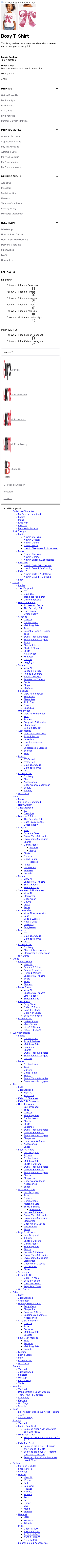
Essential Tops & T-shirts (37, 631)
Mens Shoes (24, 987)
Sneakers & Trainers (34, 679)
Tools (21, 1383)
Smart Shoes (31, 884)
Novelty (28, 790)
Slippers (28, 688)
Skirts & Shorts (32, 1206)
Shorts (27, 841)
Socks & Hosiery (32, 727)
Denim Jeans (31, 622)
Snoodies (29, 707)
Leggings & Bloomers (35, 1314)
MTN (26, 1517)
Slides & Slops (31, 887)
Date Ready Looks (34, 821)
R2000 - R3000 (32, 1534)
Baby (21, 579)
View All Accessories (35, 733)
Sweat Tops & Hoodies (36, 636)
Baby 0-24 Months (28, 528)
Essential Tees (31, 833)
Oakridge (29, 593)
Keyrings (22, 1400)
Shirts (27, 853)
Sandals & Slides (32, 670)
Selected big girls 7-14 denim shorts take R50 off (39, 1447)
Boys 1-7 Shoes (32, 1010)
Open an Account (10, 136)
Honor (27, 1503)
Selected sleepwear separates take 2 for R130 (40, 1430)
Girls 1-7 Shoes (32, 1007)
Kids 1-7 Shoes (32, 1027)
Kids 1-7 (22, 525)
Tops (26, 628)
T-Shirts (28, 1155)
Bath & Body (24, 1380)
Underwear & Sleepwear (37, 784)
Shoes (21, 665)
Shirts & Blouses (32, 648)
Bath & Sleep (25, 1354)
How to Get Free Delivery (14, 239)
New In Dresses (32, 539)
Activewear (30, 653)
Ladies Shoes (25, 961)
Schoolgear (24, 1272)
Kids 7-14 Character (29, 1101)
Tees (26, 633)
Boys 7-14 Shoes (33, 1015)
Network (22, 1514)
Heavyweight (25, 804)
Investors (6, 188)
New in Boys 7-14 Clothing (38, 568)
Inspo (15, 1409)
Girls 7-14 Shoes (32, 1012)
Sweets (22, 1406)
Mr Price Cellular (10, 156)
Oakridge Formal (33, 767)
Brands (22, 756)
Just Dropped (19, 531)
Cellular (16, 1463)
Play (20, 1357)
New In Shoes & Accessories (39, 559)
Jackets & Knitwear (34, 1132)
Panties (28, 719)
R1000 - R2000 (32, 1531)
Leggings (29, 662)
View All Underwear (34, 713)
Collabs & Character (23, 511)
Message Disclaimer (12, 213)
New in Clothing (32, 536)
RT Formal (29, 762)
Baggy (33, 850)
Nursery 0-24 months (29, 1303)
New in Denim (31, 542)
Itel (25, 1500)
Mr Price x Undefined (29, 514)
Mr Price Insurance (11, 167)
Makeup (22, 1377)
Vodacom (29, 1520)
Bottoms (28, 1329)
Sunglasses (30, 927)
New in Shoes (31, 545)
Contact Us (7, 260)
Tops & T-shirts (32, 1041)
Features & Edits (26, 602)
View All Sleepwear (34, 693)
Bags (26, 915)
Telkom (28, 1522)
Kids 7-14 (23, 522)
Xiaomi (27, 1508)
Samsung (29, 1485)
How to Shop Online (12, 234)
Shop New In (25, 1468)
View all (34, 847)
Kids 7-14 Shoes (32, 1029)
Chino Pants (30, 858)
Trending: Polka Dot (34, 596)
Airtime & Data (9, 151)
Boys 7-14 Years (26, 1232)
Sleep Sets (29, 699)
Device (22, 1474)
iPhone (27, 1480)
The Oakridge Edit (33, 608)
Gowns (27, 705)
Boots (27, 682)
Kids (14, 1084)
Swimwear (35, 1209)
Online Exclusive (32, 599)
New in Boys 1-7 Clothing (37, 576)
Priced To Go (25, 773)
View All (28, 668)
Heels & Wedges (32, 676)
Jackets (28, 659)
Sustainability (8, 193)
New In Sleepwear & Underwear (41, 548)
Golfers (28, 856)
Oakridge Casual (33, 764)
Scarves (28, 750)
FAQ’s (4, 254)
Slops (27, 685)
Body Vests (30, 1306)
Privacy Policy (8, 208)
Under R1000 (31, 1528)
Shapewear (30, 725)
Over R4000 (30, 1540)
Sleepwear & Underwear (31, 890)
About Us (6, 182)
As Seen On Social (33, 605)
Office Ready (31, 613)
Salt (26, 1483)
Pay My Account (10, 146)
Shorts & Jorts (31, 645)
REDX (27, 770)
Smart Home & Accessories (33, 1542)
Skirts (27, 650)
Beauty (27, 787)
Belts (26, 753)
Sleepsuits (29, 1309)
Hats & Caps (30, 921)
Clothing (22, 616)
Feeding (22, 1352)
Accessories (24, 730)
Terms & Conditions (11, 203)
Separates (29, 696)
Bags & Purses (31, 736)
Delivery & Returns (11, 244)
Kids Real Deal (26, 1443)
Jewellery (29, 739)
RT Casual (29, 759)
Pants (27, 642)
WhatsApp (7, 229)
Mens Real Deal (26, 1434)
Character (23, 1300)
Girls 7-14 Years (26, 1189)
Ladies (21, 517)
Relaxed (34, 861)
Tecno (27, 1497)
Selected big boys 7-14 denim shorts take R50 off (40, 1453)
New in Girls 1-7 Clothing (37, 574)
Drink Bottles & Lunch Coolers (34, 1391)
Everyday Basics (21, 1032)
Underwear (24, 710)
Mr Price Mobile (9, 162)
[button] (30, 88)
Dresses (28, 619)
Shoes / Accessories (35, 950)
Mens (21, 519)
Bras (26, 716)
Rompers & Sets (32, 1312)
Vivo (26, 1505)
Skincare (22, 1374)
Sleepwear (23, 690)
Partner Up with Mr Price (14, 120)
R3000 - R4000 (32, 1537)
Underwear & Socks (34, 1141)
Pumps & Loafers (33, 673)
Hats (26, 745)
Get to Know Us (9, 95)
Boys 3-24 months (28, 1337)
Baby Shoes (30, 1004)
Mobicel (28, 1494)
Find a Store (7, 105)
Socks (27, 907)
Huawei (28, 1488)
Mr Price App (8, 100)
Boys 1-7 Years (26, 1149)
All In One (29, 702)
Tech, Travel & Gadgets (30, 1394)
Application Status (11, 141)
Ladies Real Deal (27, 1426)
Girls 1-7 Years (26, 1104)
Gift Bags (23, 1403)
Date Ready (30, 611)
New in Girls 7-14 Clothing (38, 565)
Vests (27, 904)
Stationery (23, 1397)
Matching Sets (31, 625)
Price (21, 1525)
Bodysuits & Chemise (35, 722)
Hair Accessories (33, 742)
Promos (16, 1420)
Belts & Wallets (32, 918)
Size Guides (7, 249)
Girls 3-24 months (28, 1320)
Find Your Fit (8, 115)
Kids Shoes (24, 1001)
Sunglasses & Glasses (35, 747)
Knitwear (28, 656)
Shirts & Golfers (32, 1163)
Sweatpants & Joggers (36, 639)
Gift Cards (6, 110)
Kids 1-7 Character (28, 1098)
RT (25, 591)
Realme (28, 1511)
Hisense (28, 1491)
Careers (5, 198)
